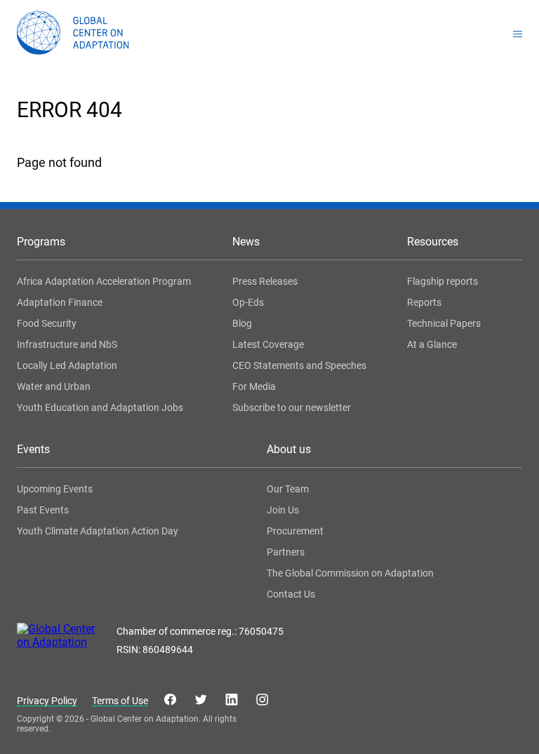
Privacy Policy (47, 701)
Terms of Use (120, 701)
